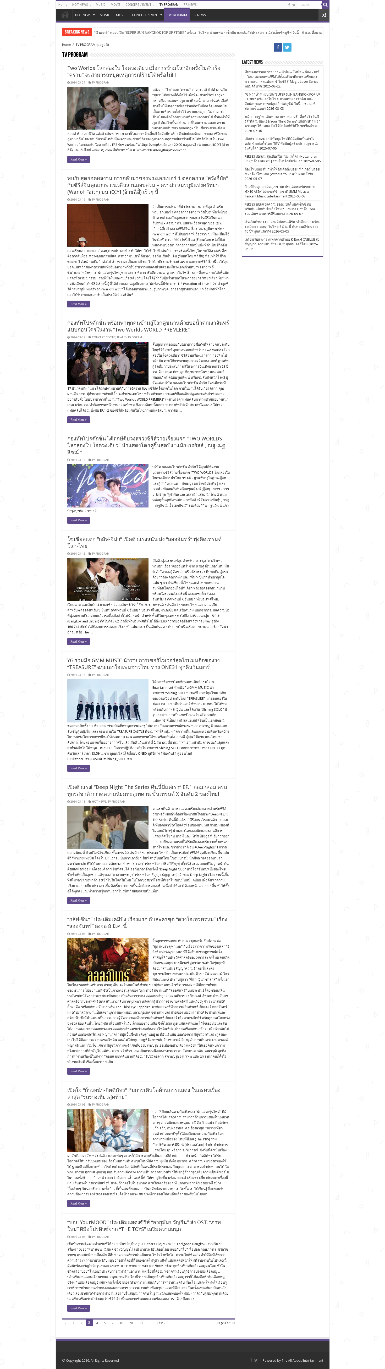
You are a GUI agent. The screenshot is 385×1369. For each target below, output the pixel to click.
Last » (161, 1323)
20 (131, 1323)
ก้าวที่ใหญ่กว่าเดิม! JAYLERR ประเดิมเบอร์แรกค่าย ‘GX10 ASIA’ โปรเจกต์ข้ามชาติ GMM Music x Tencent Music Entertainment (280, 191)
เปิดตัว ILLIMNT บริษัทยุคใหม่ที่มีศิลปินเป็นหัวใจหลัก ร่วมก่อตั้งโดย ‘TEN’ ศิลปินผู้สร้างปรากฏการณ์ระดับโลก (281, 143)
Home (62, 5)
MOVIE (115, 5)
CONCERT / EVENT (138, 5)
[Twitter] (294, 5)
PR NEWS (190, 5)
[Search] (325, 5)
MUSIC (101, 5)
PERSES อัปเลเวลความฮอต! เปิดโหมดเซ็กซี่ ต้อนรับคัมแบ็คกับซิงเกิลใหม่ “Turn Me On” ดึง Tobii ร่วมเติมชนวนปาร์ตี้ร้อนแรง (280, 209)
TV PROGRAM (169, 5)
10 (121, 1323)
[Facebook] (289, 5)
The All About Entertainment (302, 1360)
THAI (120, 337)
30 (140, 1323)
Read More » (78, 159)
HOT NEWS (80, 5)
